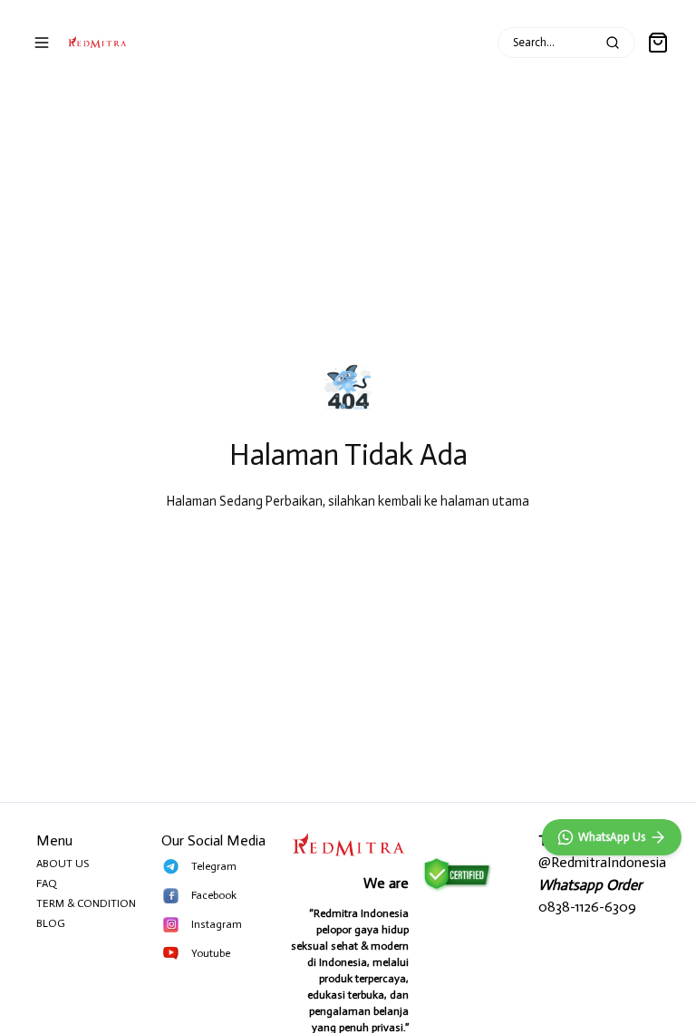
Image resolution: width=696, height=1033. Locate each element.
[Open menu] (42, 42)
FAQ (46, 883)
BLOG (50, 923)
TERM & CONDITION (86, 903)
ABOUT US (62, 863)
